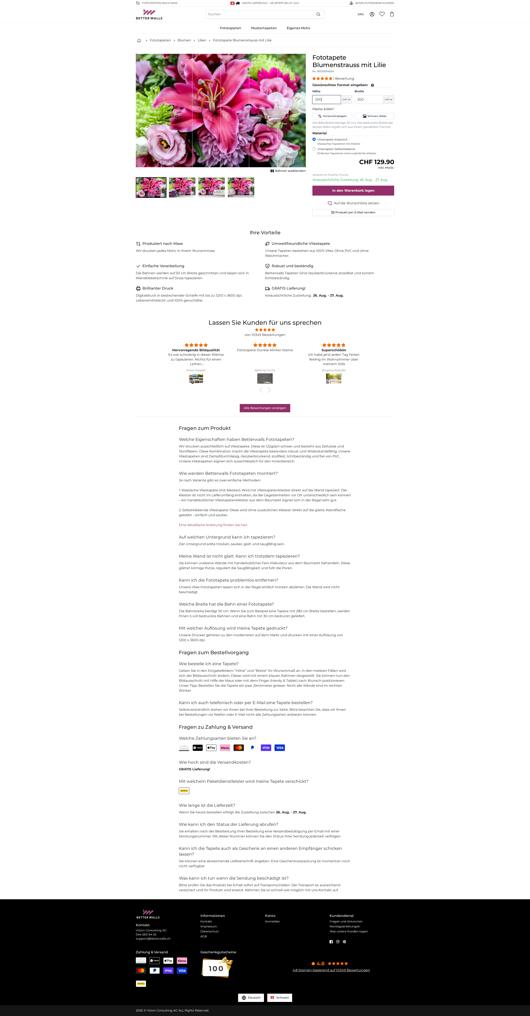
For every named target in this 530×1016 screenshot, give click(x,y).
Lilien (202, 40)
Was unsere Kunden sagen (349, 931)
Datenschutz (209, 931)
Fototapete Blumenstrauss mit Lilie (242, 40)
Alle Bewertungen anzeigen (265, 408)
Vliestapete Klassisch (338, 141)
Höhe (316, 91)
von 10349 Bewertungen (265, 335)
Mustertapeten (264, 28)
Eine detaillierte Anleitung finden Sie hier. (213, 525)
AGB (203, 936)
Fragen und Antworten (346, 921)
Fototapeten (230, 28)
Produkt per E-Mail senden (355, 212)
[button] (151, 187)
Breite (359, 91)
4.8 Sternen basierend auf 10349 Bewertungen (331, 970)
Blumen (184, 40)
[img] (265, 329)
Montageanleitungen (345, 926)
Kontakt (206, 921)
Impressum (208, 926)
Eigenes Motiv (298, 28)
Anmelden (272, 921)
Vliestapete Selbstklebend (346, 151)
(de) (361, 14)
